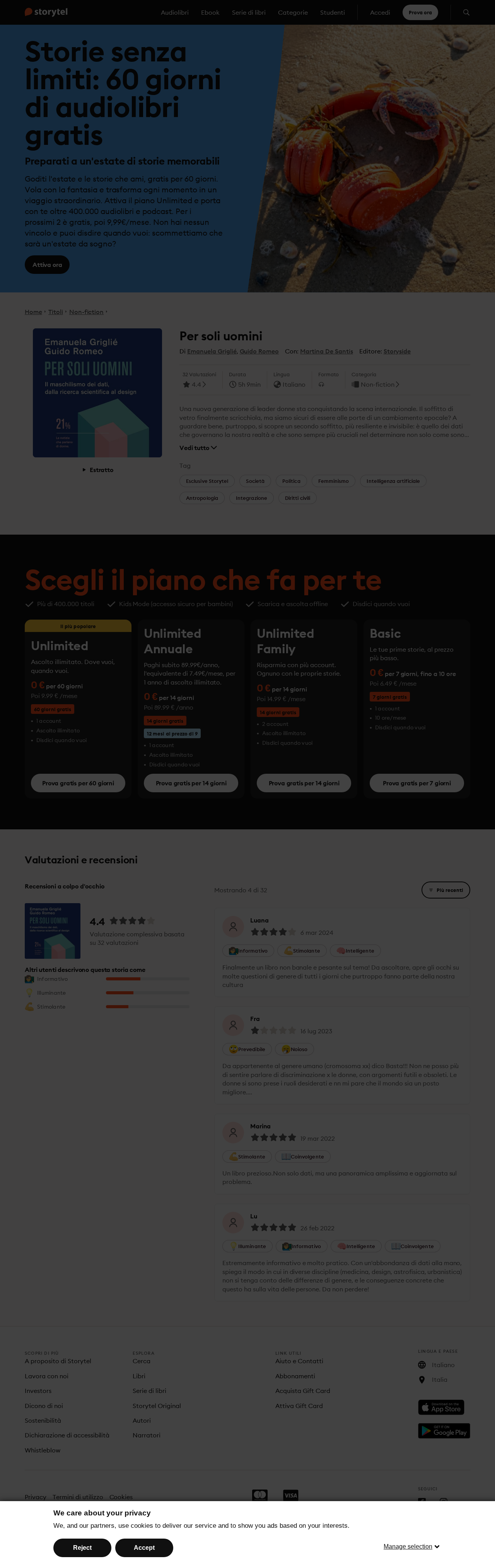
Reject (82, 1547)
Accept (144, 1547)
